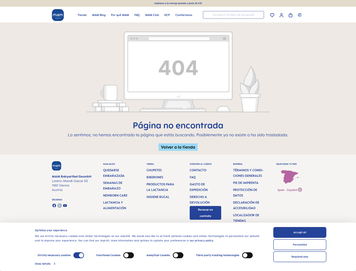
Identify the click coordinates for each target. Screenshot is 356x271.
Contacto (198, 170)
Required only (299, 256)
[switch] (128, 255)
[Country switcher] (300, 15)
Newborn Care (115, 195)
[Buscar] (260, 14)
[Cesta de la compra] (291, 14)
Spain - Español (287, 190)
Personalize (300, 244)
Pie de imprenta (245, 183)
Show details (43, 263)
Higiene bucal (157, 197)
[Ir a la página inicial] (58, 15)
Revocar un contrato (205, 213)
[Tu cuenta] (281, 14)
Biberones (154, 177)
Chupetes (154, 170)
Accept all (300, 232)
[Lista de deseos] (272, 14)
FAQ (193, 177)
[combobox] (233, 15)
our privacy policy (202, 240)
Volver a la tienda (178, 147)
